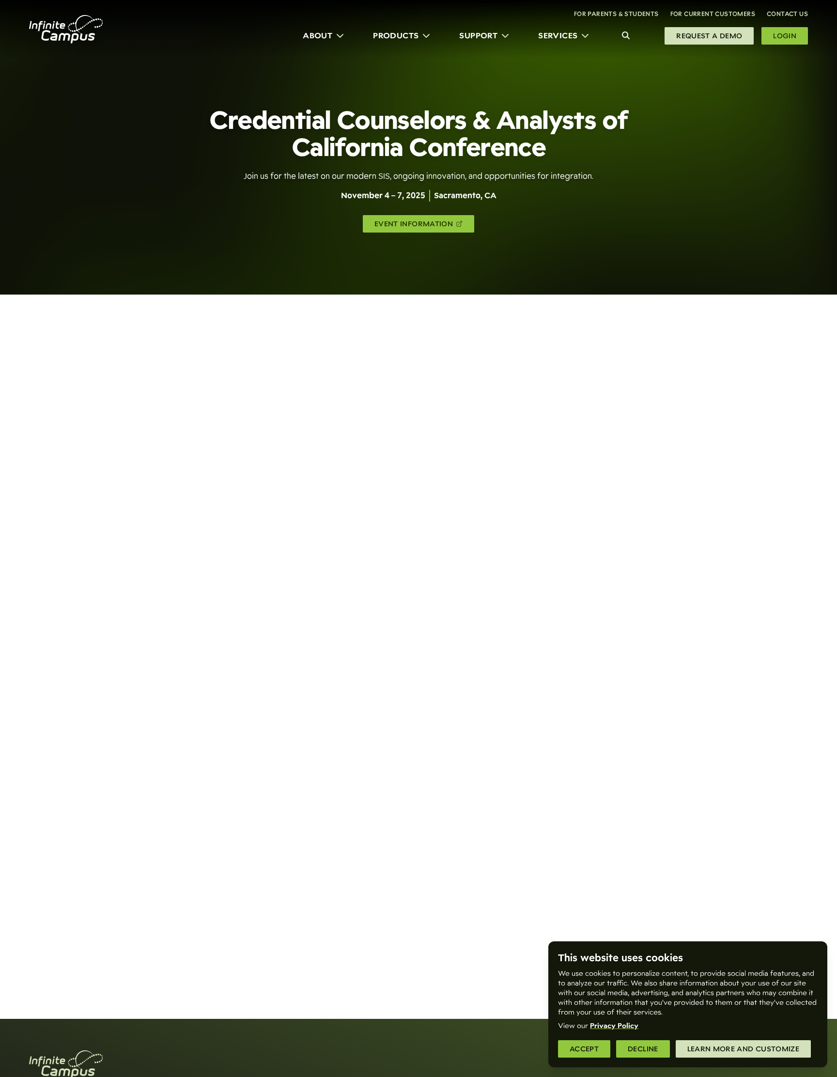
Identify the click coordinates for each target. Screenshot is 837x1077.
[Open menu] (340, 36)
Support (478, 36)
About (317, 36)
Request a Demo (709, 35)
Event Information (415, 226)
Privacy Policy (614, 1025)
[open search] (626, 36)
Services (557, 36)
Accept (584, 1049)
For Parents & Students (616, 14)
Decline (643, 1049)
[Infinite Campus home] (66, 29)
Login (784, 35)
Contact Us (787, 14)
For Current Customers (712, 14)
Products (395, 36)
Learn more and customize (743, 1049)
